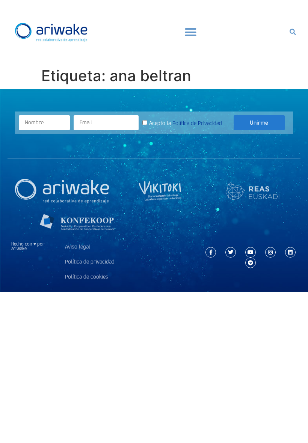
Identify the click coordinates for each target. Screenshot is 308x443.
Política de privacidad (90, 262)
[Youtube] (250, 252)
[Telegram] (250, 263)
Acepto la (185, 123)
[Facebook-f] (210, 252)
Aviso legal (77, 247)
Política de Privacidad (197, 123)
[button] (190, 32)
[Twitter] (230, 252)
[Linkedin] (290, 252)
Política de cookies (86, 277)
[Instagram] (270, 252)
